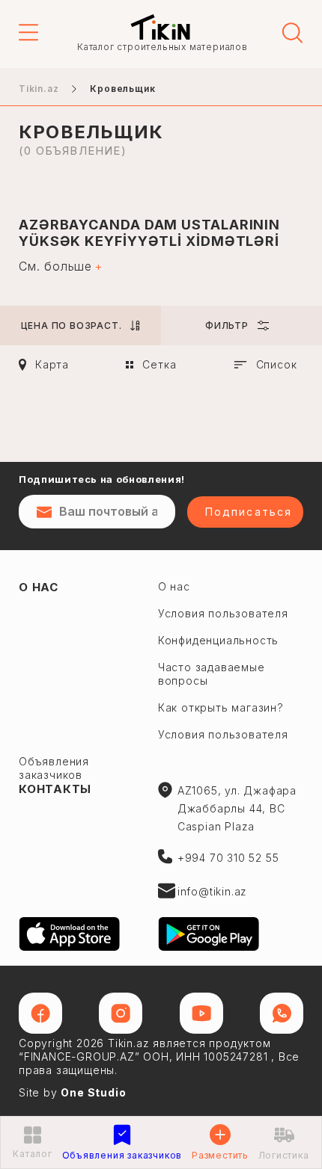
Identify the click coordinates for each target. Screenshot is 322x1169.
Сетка (159, 364)
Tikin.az (160, 27)
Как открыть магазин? (221, 707)
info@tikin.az (212, 891)
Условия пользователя (223, 613)
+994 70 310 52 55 (228, 857)
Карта (52, 364)
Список (276, 364)
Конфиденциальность (218, 640)
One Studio (93, 1092)
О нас (38, 587)
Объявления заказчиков (54, 768)
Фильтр (227, 325)
